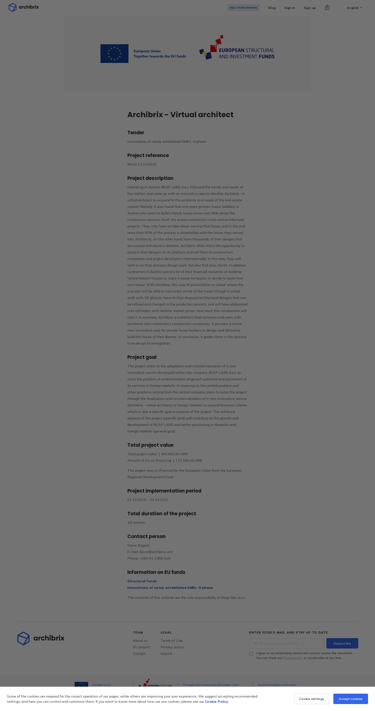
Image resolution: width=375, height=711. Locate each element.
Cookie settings (311, 699)
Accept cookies (350, 699)
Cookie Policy (216, 701)
